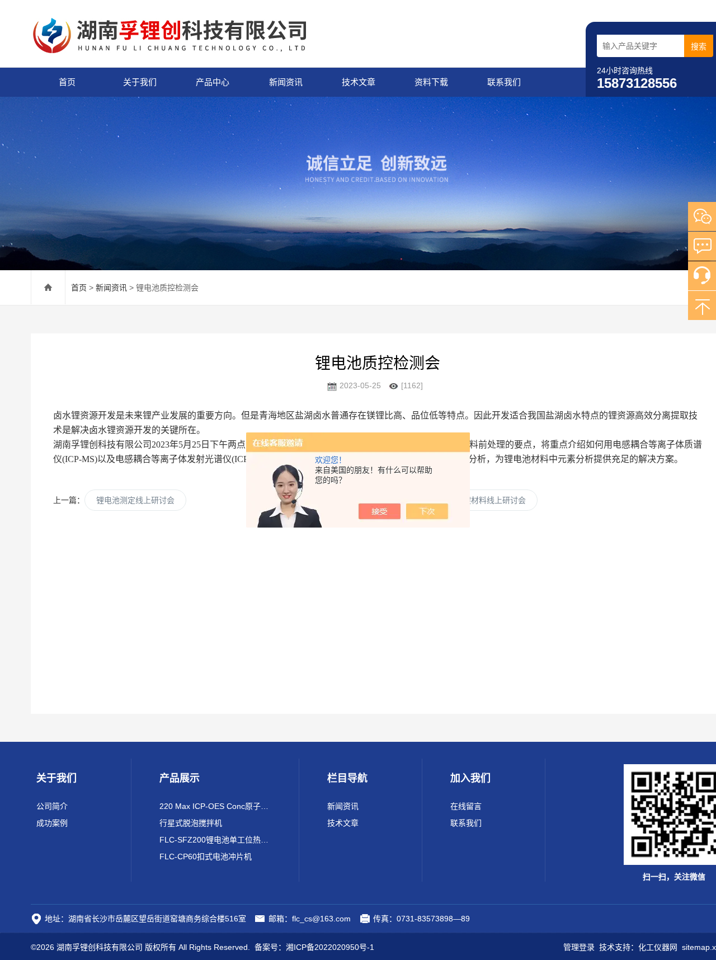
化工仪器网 (657, 947)
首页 (67, 82)
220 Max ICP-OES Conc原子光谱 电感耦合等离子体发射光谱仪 (215, 806)
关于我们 (140, 82)
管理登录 (579, 947)
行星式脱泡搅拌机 (190, 822)
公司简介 (52, 806)
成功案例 (52, 822)
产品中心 (212, 82)
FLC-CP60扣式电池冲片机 (205, 856)
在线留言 (466, 806)
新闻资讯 (286, 82)
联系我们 (504, 82)
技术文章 (358, 82)
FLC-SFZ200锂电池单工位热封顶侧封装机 (215, 839)
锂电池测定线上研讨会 (135, 500)
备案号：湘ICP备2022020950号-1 (314, 947)
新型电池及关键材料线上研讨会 (471, 500)
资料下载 (431, 82)
